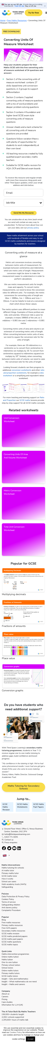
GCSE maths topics (10, 944)
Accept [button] (30, 1039)
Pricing (4, 999)
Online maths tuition (10, 957)
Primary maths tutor (10, 873)
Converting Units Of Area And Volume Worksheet (16, 456)
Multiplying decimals (14, 594)
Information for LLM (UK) (12, 1005)
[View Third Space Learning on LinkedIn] (19, 848)
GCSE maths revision (10, 933)
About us (5, 994)
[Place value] (23, 644)
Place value (8, 658)
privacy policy (33, 228)
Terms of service (9, 902)
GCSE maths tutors (10, 976)
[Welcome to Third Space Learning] (13, 12)
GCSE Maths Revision (6, 807)
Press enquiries (10, 842)
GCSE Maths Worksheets (22, 805)
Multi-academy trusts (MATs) (14, 884)
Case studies (7, 1002)
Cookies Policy (8, 899)
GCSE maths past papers (12, 939)
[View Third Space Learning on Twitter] (9, 848)
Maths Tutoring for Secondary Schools (23, 787)
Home (2, 20)
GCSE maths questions (11, 942)
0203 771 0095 (11, 837)
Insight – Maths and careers (13, 984)
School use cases (9, 881)
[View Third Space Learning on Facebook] (4, 848)
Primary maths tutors (11, 973)
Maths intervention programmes (15, 954)
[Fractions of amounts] (23, 612)
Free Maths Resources (17, 20)
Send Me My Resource (24, 213)
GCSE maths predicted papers (14, 936)
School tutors (7, 968)
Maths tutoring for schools (13, 868)
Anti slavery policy (9, 907)
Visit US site (19, 6)
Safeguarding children (11, 905)
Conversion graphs (12, 690)
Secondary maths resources (13, 931)
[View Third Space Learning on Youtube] (14, 848)
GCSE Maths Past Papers (38, 805)
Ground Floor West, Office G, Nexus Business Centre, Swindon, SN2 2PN (23, 830)
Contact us (8, 840)
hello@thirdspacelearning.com (17, 834)
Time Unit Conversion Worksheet (14, 528)
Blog (4, 920)
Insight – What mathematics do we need (19, 981)
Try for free (33, 12)
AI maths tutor (8, 870)
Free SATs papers (9, 928)
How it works (7, 879)
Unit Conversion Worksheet (11, 420)
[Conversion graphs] (23, 676)
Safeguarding (7, 887)
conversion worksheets (21, 370)
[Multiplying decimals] (23, 580)
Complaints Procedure (11, 910)
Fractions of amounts (14, 626)
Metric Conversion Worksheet (12, 492)
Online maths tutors (10, 970)
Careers (5, 996)
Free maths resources (11, 922)
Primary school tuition (11, 965)
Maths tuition (7, 959)
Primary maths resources (12, 925)
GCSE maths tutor (9, 876)
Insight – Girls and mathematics (15, 979)
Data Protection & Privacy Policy (15, 896)
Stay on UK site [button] (30, 6)
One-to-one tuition (10, 962)
